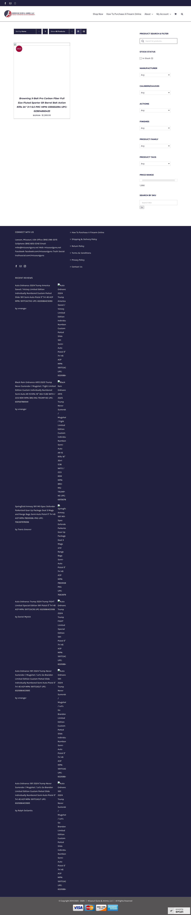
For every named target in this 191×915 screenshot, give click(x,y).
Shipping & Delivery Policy (84, 239)
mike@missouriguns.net (27, 247)
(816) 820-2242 (32, 243)
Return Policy (78, 246)
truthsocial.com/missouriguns (29, 255)
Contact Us (77, 266)
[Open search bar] (182, 14)
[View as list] (84, 31)
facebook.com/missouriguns (38, 251)
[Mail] (20, 266)
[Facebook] (16, 266)
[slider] (141, 180)
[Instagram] (25, 266)
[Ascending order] (45, 31)
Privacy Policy (78, 260)
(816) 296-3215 (50, 239)
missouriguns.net (52, 247)
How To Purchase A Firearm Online (88, 232)
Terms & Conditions (81, 253)
